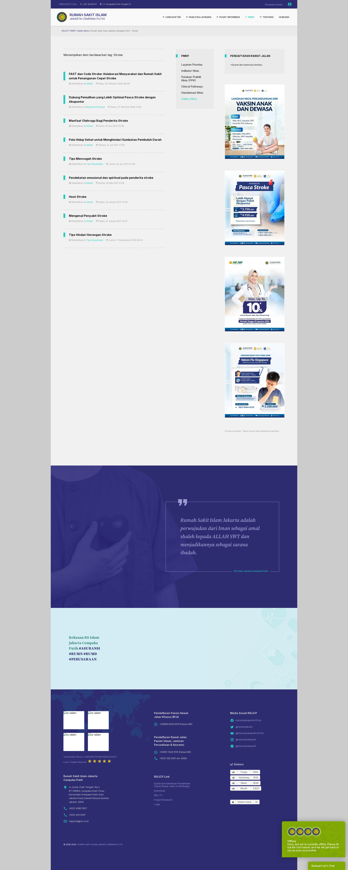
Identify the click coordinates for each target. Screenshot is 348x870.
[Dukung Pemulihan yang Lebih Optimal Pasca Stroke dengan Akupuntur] (254, 244)
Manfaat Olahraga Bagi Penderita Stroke (98, 120)
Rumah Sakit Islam (88, 15)
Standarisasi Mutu (192, 92)
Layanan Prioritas (191, 64)
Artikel (89, 83)
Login (157, 804)
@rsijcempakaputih (246, 739)
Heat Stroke (77, 197)
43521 (256, 788)
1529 (255, 777)
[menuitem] (171, 17)
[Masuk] (289, 4)
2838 (255, 783)
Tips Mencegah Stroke (85, 158)
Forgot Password (163, 799)
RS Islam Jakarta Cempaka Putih (251, 571)
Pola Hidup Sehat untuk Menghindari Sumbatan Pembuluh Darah (115, 139)
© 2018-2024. (70, 844)
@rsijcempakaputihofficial (250, 733)
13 (256, 802)
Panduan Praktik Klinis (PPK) (191, 78)
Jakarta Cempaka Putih (87, 18)
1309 (255, 772)
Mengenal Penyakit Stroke (88, 216)
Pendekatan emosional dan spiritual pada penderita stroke (111, 178)
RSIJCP (65, 31)
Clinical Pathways (192, 86)
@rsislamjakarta (244, 726)
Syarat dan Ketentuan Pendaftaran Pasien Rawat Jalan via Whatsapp (172, 785)
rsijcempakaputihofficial (248, 720)
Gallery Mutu (83, 31)
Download (159, 790)
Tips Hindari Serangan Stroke (90, 235)
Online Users (244, 802)
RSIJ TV (158, 795)
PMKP (73, 31)
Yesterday (244, 777)
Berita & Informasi (95, 107)
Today (243, 772)
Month (244, 788)
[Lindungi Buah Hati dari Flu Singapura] (254, 416)
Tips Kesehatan (94, 164)
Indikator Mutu (190, 70)
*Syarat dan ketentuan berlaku (246, 64)
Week (244, 783)
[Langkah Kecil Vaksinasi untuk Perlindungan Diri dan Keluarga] (254, 158)
